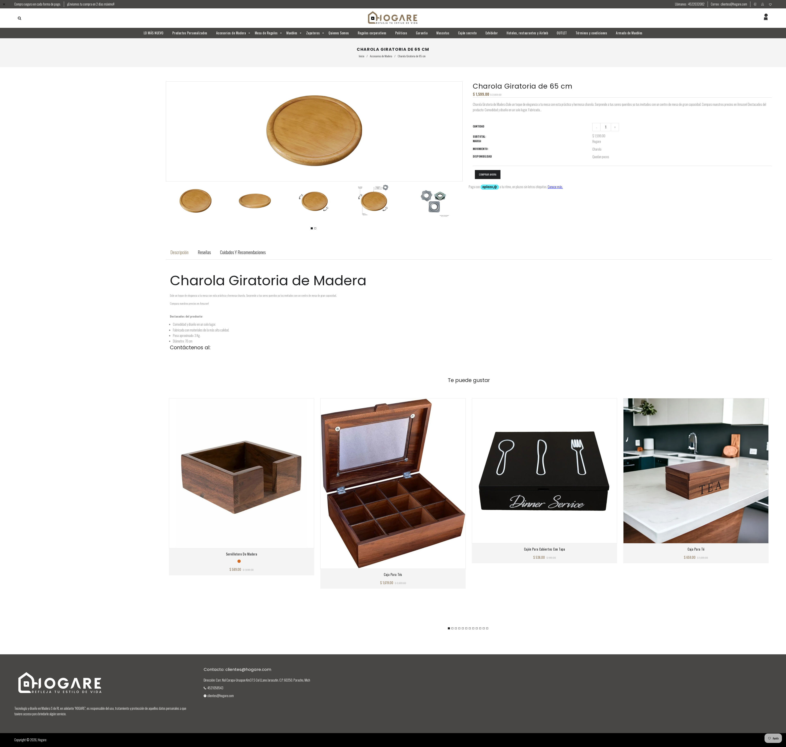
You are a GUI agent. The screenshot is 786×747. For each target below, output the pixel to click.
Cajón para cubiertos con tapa (544, 549)
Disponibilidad (482, 156)
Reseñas (204, 252)
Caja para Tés (393, 574)
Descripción (179, 252)
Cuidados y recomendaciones (243, 252)
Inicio (361, 56)
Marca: (477, 141)
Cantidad (478, 126)
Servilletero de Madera (241, 554)
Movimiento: (480, 149)
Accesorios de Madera (381, 56)
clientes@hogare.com (734, 4)
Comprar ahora (487, 174)
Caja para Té (696, 549)
